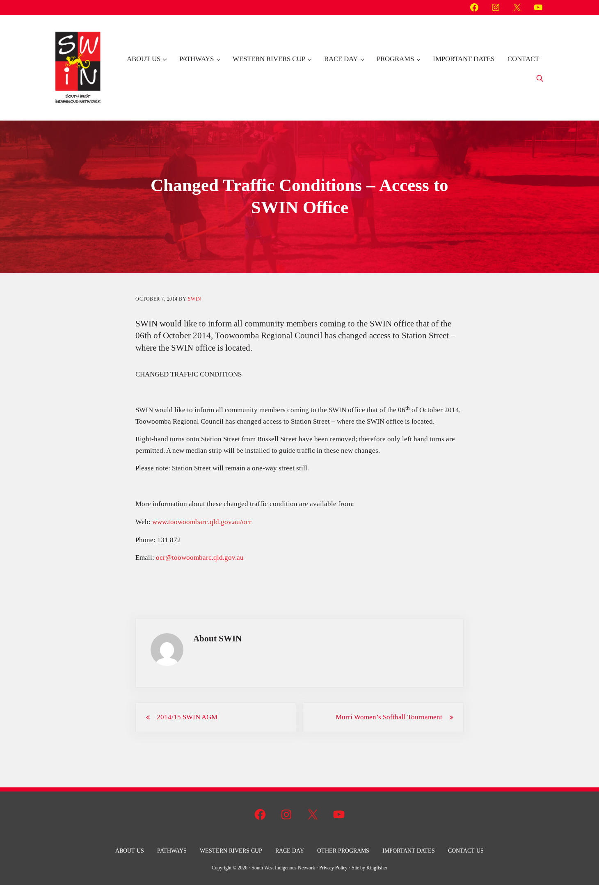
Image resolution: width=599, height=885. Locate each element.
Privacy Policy (333, 868)
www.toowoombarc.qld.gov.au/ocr (201, 522)
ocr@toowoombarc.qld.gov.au (200, 557)
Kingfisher (376, 868)
